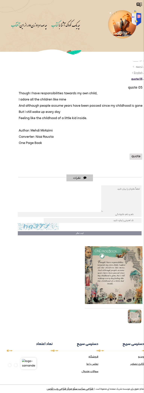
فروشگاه (93, 357)
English (138, 73)
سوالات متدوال (90, 371)
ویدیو (141, 357)
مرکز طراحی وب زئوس (59, 389)
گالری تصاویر (137, 364)
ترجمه (139, 67)
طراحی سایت (85, 389)
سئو (74, 389)
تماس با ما (92, 364)
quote (135, 156)
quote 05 (136, 79)
